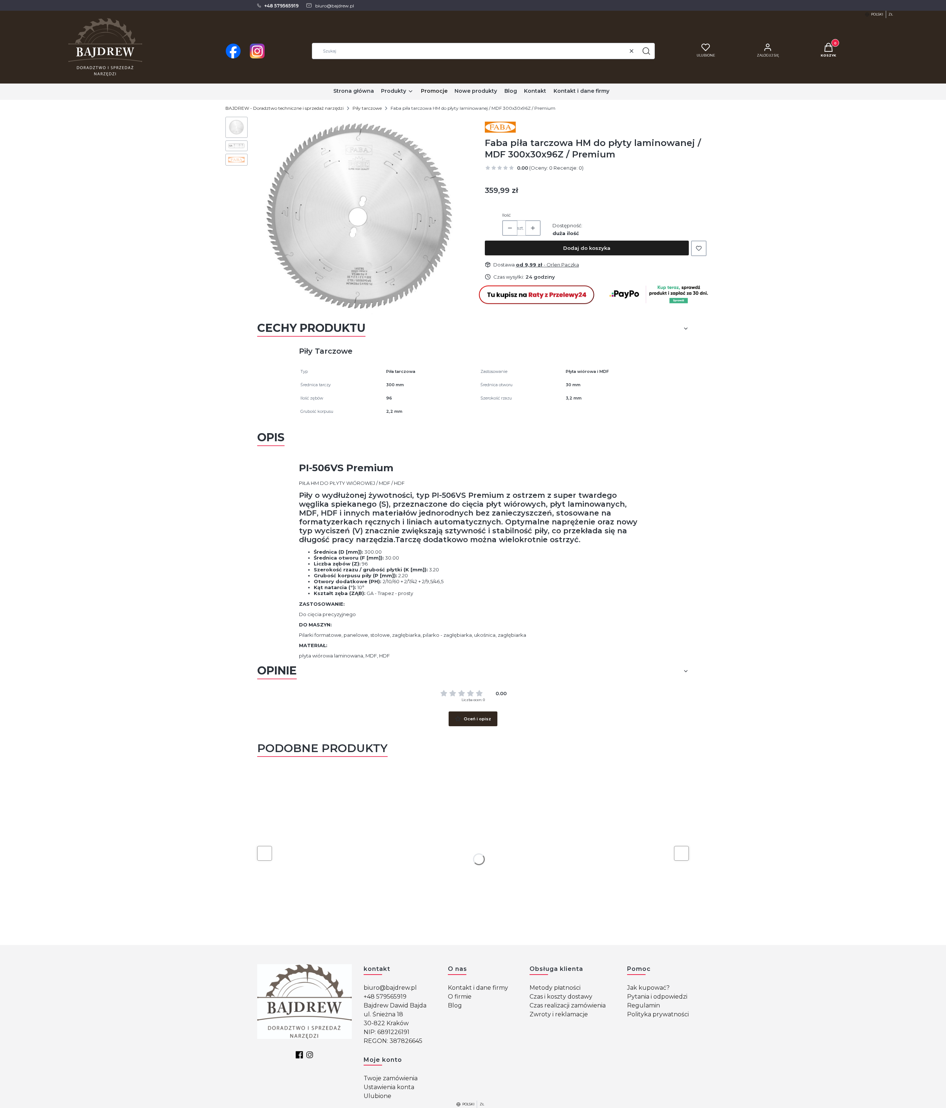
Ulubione (377, 1095)
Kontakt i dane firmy (478, 987)
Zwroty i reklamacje (559, 1014)
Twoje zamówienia (391, 1078)
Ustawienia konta (389, 1087)
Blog (455, 1005)
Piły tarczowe (367, 108)
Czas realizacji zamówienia (568, 1005)
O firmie (460, 996)
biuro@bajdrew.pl (390, 987)
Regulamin (643, 1005)
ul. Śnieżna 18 (383, 1014)
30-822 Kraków (386, 1023)
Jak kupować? (648, 987)
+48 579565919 (385, 996)
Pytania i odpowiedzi (657, 996)
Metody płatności (555, 987)
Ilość (506, 215)
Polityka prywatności (658, 1014)
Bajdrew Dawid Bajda (395, 1005)
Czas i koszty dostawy (561, 996)
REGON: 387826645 (393, 1040)
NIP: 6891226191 (386, 1032)
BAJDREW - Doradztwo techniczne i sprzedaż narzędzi (284, 108)
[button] (646, 51)
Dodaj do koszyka (586, 248)
